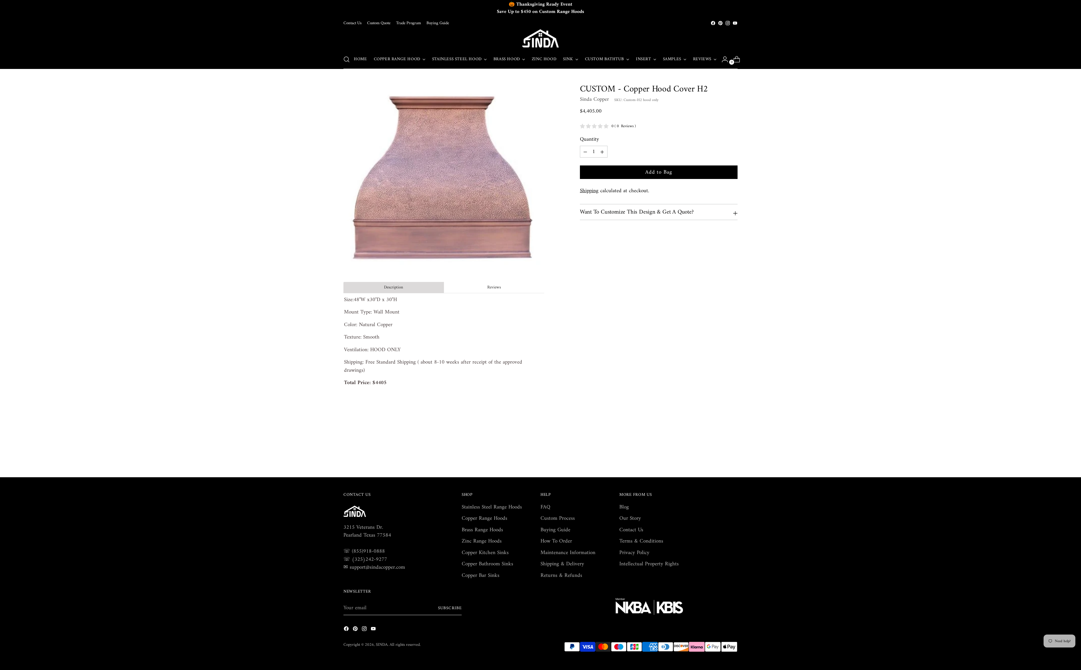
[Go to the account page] (722, 59)
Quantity (589, 140)
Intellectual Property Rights (649, 564)
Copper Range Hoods (484, 518)
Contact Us (631, 530)
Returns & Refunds (561, 575)
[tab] (393, 287)
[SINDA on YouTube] (735, 23)
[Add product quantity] (585, 151)
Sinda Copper (594, 99)
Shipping (589, 190)
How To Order (556, 541)
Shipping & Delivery (562, 564)
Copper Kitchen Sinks (485, 552)
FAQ (545, 507)
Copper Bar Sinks (480, 575)
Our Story (630, 518)
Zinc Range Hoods (482, 541)
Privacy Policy (634, 552)
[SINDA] (540, 38)
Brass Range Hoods (482, 530)
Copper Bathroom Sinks (487, 564)
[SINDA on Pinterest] (720, 23)
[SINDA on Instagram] (727, 23)
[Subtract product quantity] (602, 151)
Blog (624, 507)
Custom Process (557, 518)
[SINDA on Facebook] (713, 23)
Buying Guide (555, 530)
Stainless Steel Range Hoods (492, 507)
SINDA (382, 644)
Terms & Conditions (641, 541)
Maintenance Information (567, 552)
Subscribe (450, 608)
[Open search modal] (346, 59)
